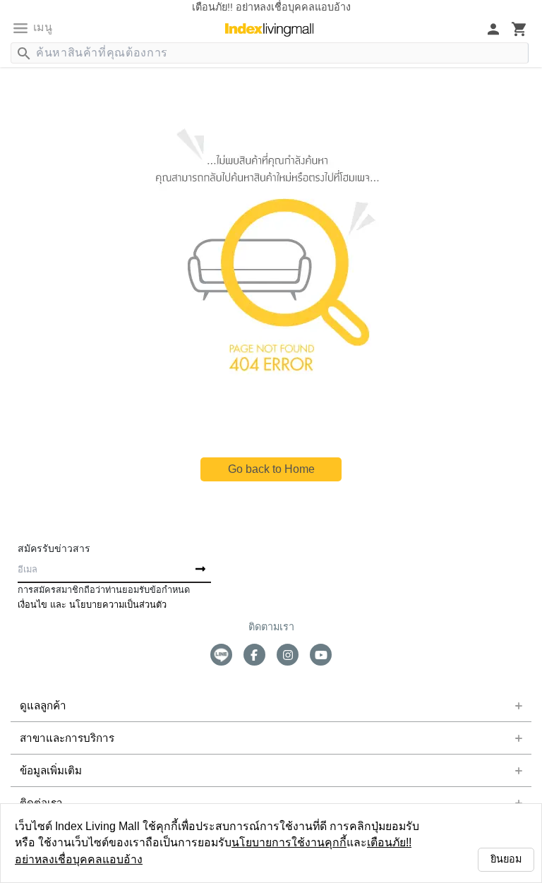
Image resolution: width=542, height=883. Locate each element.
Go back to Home (271, 469)
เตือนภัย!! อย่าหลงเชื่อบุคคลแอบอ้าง (333, 859)
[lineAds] (221, 655)
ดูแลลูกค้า (39, 706)
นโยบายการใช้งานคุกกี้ (194, 859)
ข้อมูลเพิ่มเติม (46, 771)
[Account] (493, 29)
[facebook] (254, 655)
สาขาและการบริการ (57, 738)
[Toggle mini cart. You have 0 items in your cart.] (519, 29)
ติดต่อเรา (38, 803)
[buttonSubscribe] (200, 569)
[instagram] (288, 655)
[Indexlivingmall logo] (269, 30)
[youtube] (321, 655)
